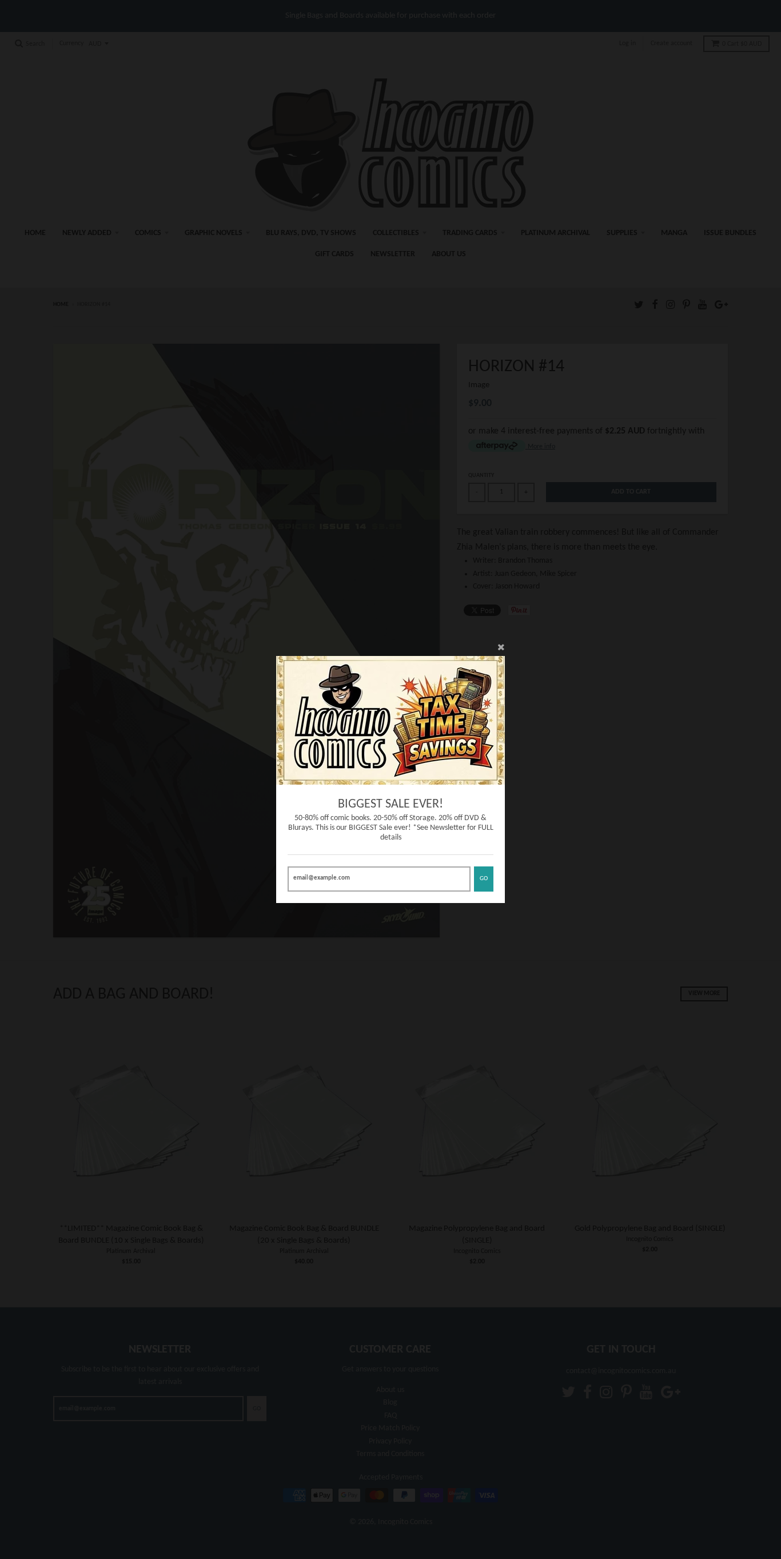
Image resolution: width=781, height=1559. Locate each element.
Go (484, 879)
